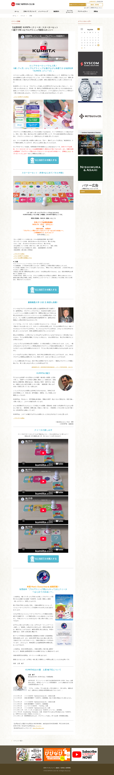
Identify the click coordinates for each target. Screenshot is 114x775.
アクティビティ (83, 11)
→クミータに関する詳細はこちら (22, 258)
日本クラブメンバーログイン (77, 4)
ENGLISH (100, 1)
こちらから (38, 726)
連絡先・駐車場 (95, 4)
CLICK (90, 191)
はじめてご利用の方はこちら (93, 8)
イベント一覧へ (17, 741)
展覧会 (96, 11)
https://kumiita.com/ (38, 728)
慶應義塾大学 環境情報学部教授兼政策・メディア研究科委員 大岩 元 (52, 367)
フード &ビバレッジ (69, 11)
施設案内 (56, 11)
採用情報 (68, 768)
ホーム (17, 11)
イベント (23, 15)
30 (81, 48)
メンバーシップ (43, 11)
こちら (69, 151)
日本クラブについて (30, 11)
